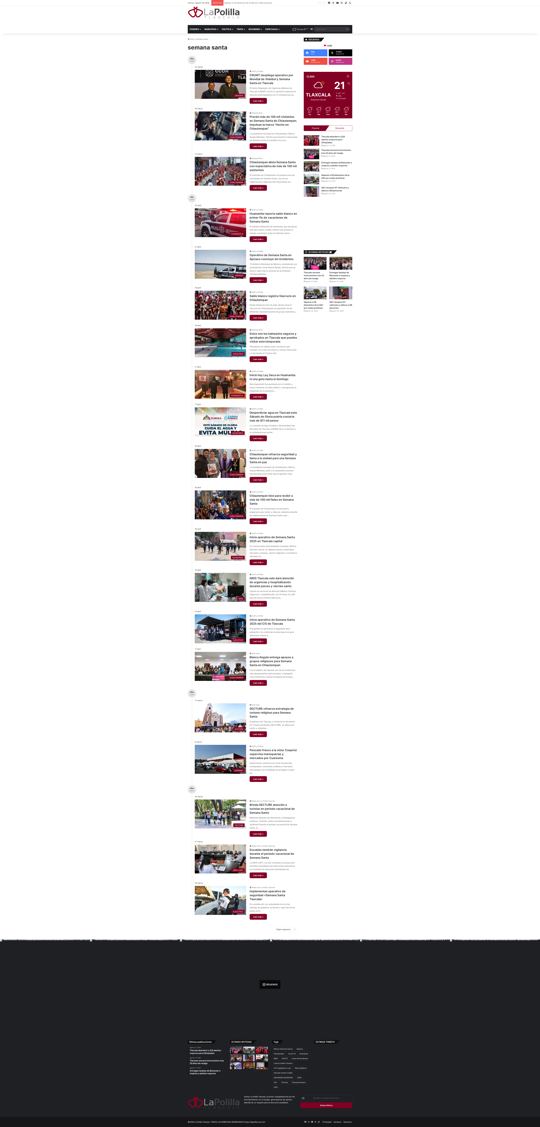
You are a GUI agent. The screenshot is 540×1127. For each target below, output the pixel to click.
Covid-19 (291, 1054)
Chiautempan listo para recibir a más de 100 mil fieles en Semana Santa (272, 499)
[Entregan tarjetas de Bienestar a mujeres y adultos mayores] (311, 166)
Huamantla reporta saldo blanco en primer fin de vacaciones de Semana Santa (273, 217)
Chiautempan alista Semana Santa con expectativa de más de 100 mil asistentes (273, 166)
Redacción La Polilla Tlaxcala (263, 801)
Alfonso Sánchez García (283, 1049)
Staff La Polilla (257, 71)
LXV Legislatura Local (282, 1068)
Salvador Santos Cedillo (283, 1073)
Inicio (191, 39)
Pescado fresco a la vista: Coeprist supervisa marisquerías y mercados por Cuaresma (273, 754)
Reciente (339, 128)
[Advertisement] (298, 15)
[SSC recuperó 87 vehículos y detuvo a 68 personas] (311, 191)
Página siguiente (283, 929)
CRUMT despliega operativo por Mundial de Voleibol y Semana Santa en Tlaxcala (271, 79)
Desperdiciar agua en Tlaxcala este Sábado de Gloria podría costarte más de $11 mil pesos (273, 416)
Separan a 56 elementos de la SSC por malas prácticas (313, 305)
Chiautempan (279, 1054)
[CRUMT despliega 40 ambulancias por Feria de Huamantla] (236, 1065)
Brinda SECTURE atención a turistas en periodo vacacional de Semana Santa (272, 808)
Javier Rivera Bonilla (300, 1058)
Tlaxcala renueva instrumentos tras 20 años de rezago (314, 275)
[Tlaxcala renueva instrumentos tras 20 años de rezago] (311, 154)
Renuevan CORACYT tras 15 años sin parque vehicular (249, 3)
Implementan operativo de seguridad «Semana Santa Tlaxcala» (267, 895)
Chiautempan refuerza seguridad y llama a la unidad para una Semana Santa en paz (273, 458)
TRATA (240, 29)
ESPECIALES (271, 29)
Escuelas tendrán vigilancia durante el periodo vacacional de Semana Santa (272, 853)
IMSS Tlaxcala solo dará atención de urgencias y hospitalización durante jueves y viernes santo (272, 582)
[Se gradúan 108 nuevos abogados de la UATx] (262, 1065)
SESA (299, 1078)
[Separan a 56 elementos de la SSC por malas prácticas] (311, 179)
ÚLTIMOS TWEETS (325, 1042)
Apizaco (300, 1049)
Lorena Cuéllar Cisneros (283, 1063)
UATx (276, 1087)
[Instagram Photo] (45, 984)
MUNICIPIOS (210, 29)
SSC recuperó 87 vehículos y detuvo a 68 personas (340, 305)
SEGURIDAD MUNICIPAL (283, 1078)
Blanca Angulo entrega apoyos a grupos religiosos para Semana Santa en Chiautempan (271, 661)
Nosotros (347, 1122)
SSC (275, 1082)
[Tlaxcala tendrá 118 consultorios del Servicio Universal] (249, 1065)
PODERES (194, 29)
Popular (316, 128)
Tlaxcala (284, 1082)
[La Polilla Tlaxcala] (214, 12)
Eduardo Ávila (257, 113)
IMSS (276, 1058)
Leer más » (258, 101)
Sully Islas (256, 653)
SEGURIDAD (254, 29)
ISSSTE (285, 1058)
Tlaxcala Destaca (299, 1082)
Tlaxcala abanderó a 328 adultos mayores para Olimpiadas (333, 139)
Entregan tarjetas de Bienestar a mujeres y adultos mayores (339, 275)
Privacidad (327, 1122)
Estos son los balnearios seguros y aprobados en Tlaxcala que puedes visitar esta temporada (273, 337)
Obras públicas (300, 1068)
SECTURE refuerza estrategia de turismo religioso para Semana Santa (272, 712)
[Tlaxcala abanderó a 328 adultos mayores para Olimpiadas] (311, 140)
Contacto (337, 1122)
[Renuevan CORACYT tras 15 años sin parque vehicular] (262, 1057)
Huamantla (303, 1054)
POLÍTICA (226, 29)
